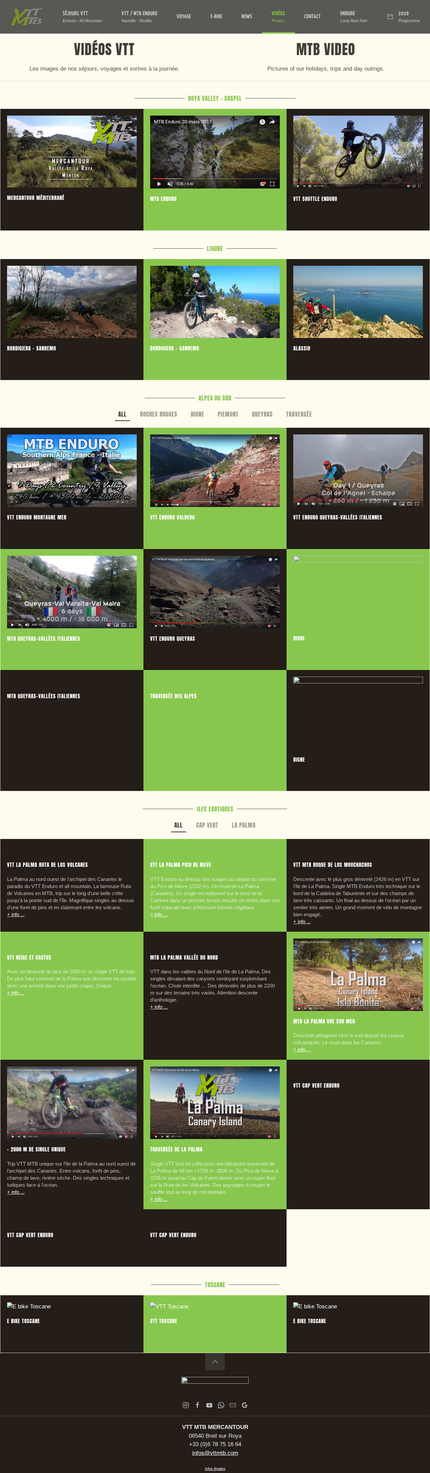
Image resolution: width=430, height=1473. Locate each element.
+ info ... (16, 914)
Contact (312, 16)
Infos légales (215, 1469)
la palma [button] (244, 825)
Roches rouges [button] (158, 414)
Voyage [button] (184, 16)
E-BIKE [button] (216, 16)
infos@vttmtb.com (215, 1453)
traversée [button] (299, 414)
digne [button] (197, 414)
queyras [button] (262, 414)
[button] (82, 17)
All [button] (122, 414)
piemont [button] (228, 414)
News (247, 16)
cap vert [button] (207, 825)
